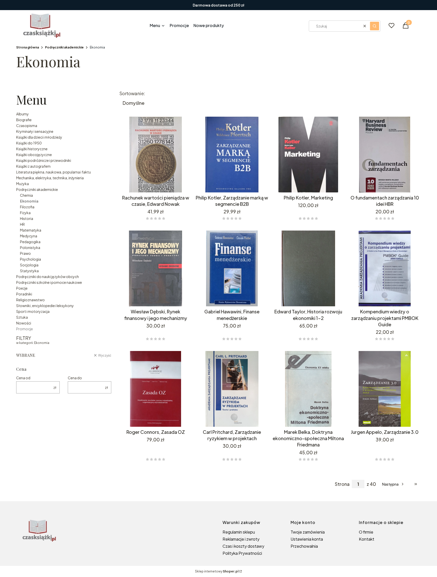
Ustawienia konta (307, 539)
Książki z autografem (33, 166)
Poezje (22, 288)
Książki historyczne (32, 148)
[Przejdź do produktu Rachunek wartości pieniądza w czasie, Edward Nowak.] (155, 154)
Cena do (75, 377)
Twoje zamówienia (308, 532)
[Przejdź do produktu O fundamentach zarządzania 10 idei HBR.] (384, 154)
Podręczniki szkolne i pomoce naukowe (49, 282)
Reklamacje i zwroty (241, 539)
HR (22, 224)
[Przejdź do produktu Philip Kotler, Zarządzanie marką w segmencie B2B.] (232, 154)
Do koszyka (152, 183)
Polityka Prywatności (242, 553)
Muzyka (22, 183)
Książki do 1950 (29, 143)
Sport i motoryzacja (33, 311)
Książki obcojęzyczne (34, 154)
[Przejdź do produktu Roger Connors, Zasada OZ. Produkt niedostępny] (155, 389)
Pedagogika (30, 241)
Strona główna (27, 47)
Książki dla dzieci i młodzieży (39, 137)
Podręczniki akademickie (64, 47)
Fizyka (25, 212)
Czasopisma (26, 125)
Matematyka (30, 230)
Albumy (22, 114)
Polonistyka (30, 247)
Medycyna (28, 236)
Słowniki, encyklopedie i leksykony (45, 305)
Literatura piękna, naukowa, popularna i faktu (53, 172)
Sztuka (22, 317)
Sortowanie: (132, 93)
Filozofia (27, 207)
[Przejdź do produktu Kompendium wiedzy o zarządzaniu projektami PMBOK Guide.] (384, 268)
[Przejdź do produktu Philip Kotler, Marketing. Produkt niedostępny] (308, 154)
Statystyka (29, 270)
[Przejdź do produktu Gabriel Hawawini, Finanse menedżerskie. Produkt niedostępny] (232, 268)
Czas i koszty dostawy (243, 546)
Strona (342, 484)
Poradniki (24, 294)
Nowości (23, 323)
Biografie (24, 119)
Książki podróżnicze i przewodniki (43, 160)
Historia (26, 218)
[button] (374, 26)
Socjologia (29, 265)
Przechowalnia (304, 546)
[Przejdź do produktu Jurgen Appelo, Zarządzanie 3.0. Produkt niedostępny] (384, 389)
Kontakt (366, 539)
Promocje (24, 329)
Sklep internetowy (216, 571)
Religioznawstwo (30, 299)
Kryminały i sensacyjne (34, 131)
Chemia (26, 195)
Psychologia (30, 259)
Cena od (23, 377)
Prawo (25, 253)
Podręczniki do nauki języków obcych (47, 276)
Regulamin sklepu (239, 532)
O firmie (366, 532)
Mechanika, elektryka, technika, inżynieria (50, 177)
